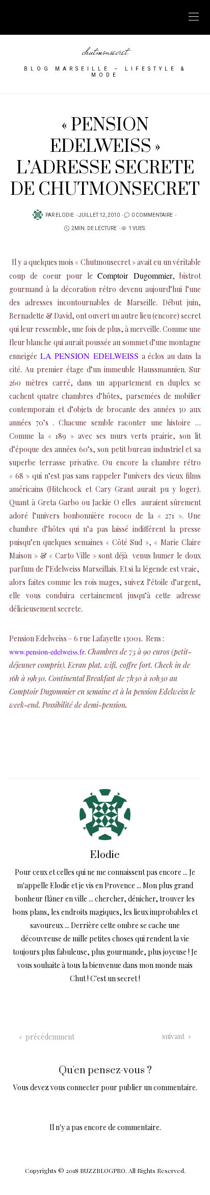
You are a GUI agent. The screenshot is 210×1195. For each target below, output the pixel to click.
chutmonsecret (105, 51)
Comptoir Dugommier (134, 275)
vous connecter (74, 1087)
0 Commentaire (152, 215)
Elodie (65, 215)
